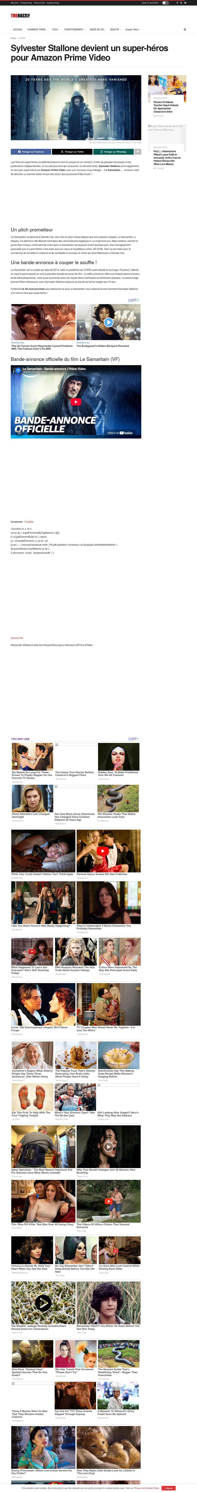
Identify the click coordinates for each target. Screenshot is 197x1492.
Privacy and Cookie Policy (146, 1488)
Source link (17, 638)
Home (13, 38)
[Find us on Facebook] (177, 3)
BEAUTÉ (115, 29)
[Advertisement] (130, 15)
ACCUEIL (17, 29)
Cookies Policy (53, 2)
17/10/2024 (159, 168)
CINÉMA (22, 38)
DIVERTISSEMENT (73, 29)
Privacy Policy (26, 2)
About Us (14, 2)
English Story (132, 29)
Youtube (28, 521)
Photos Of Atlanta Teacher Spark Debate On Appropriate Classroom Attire (166, 106)
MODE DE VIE (97, 29)
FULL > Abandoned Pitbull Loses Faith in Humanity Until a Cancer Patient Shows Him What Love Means (167, 157)
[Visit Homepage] (20, 15)
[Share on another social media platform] (138, 152)
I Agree (169, 1488)
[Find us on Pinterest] (185, 3)
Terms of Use (39, 2)
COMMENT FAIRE (36, 29)
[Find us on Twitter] (181, 3)
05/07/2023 (159, 116)
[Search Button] (185, 29)
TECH (55, 29)
